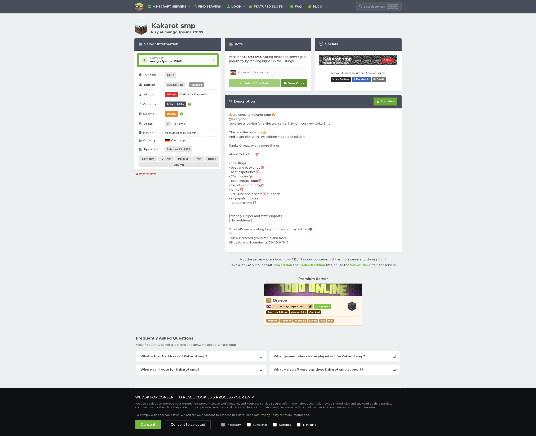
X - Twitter (342, 79)
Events (313, 320)
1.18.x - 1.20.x (175, 104)
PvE (322, 320)
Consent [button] (148, 425)
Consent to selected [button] (188, 425)
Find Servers (209, 6)
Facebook (362, 79)
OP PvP (166, 158)
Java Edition (282, 265)
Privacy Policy (269, 414)
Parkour (183, 158)
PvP (198, 158)
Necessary (234, 424)
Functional (260, 424)
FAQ (298, 6)
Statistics (285, 424)
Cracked (196, 84)
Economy (148, 158)
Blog (317, 6)
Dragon (280, 300)
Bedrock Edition (312, 265)
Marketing (309, 424)
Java (175, 84)
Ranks (212, 158)
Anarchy (272, 320)
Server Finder (361, 265)
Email (380, 79)
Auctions (286, 320)
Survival (179, 164)
